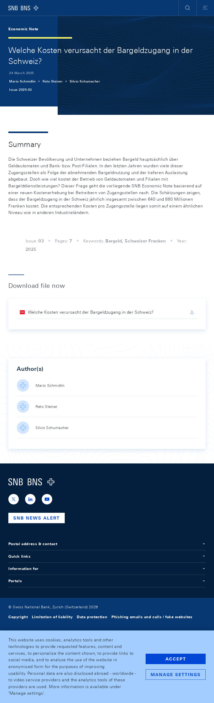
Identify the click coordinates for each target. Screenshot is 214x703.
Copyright (18, 617)
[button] (187, 8)
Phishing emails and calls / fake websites (152, 617)
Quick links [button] (19, 556)
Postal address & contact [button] (32, 543)
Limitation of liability (52, 617)
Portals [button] (15, 581)
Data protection (92, 617)
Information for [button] (23, 568)
